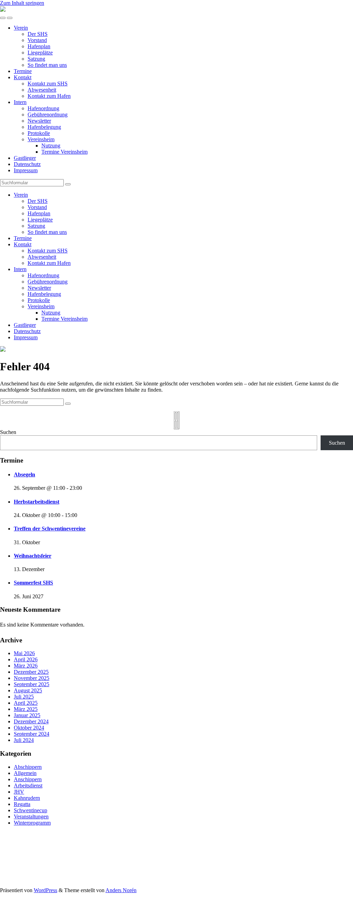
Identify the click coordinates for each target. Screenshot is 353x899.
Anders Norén (121, 890)
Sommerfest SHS (33, 583)
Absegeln (24, 474)
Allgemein (25, 773)
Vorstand (37, 40)
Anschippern (28, 779)
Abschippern (28, 767)
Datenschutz (27, 164)
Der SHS (38, 34)
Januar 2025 (27, 715)
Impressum (26, 170)
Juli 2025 (24, 697)
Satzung (36, 59)
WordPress (45, 890)
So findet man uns (47, 65)
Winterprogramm (32, 823)
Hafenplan (39, 46)
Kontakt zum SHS (48, 83)
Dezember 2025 (31, 672)
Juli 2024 (24, 740)
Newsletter (39, 121)
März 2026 (26, 666)
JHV (19, 792)
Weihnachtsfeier (32, 556)
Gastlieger (25, 158)
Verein (21, 28)
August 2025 (28, 690)
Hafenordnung (43, 108)
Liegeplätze (40, 52)
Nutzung (50, 145)
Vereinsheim (41, 139)
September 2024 (31, 734)
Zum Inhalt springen (22, 3)
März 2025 (26, 709)
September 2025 (31, 684)
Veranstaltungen (31, 816)
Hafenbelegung (44, 127)
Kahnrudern (27, 798)
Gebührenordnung (48, 114)
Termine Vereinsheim (64, 152)
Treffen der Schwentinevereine (49, 528)
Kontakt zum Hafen (49, 96)
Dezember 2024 (31, 721)
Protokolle (39, 133)
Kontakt (22, 77)
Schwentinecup (30, 810)
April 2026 (26, 659)
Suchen (8, 432)
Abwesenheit (42, 90)
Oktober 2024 (29, 728)
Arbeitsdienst (28, 785)
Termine (23, 71)
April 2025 (26, 703)
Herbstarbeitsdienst (36, 502)
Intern (20, 102)
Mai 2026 (24, 653)
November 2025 (31, 678)
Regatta (22, 804)
